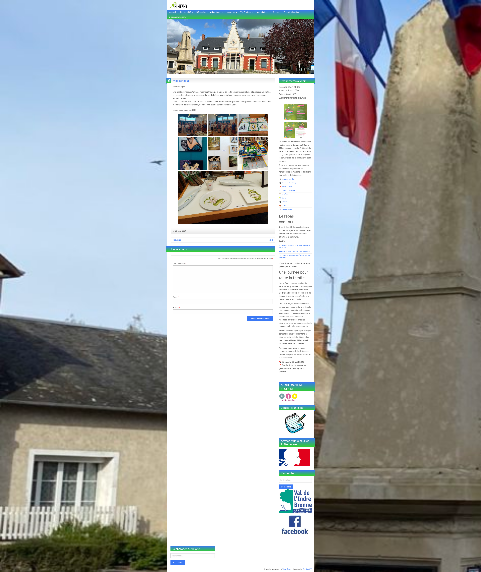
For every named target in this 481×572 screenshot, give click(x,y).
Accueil (172, 12)
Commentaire (179, 263)
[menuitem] (172, 12)
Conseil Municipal (291, 12)
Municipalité (185, 12)
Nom (175, 297)
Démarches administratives (208, 12)
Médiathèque (181, 80)
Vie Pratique (245, 12)
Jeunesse (230, 12)
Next (271, 240)
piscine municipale (177, 17)
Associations (262, 12)
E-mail (176, 307)
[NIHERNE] (178, 5)
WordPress (287, 569)
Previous (177, 240)
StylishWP (307, 569)
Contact (276, 12)
